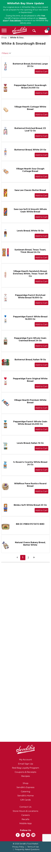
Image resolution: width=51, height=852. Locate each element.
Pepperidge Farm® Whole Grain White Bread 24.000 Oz (30, 422)
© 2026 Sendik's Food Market (25, 844)
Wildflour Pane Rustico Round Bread (30, 484)
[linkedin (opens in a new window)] (33, 835)
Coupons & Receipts (25, 772)
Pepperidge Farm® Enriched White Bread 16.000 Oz (30, 296)
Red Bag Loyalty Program (25, 768)
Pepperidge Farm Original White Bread (30, 379)
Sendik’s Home (25, 795)
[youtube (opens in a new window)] (28, 835)
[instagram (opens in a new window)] (23, 835)
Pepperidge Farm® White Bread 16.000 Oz (30, 317)
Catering (25, 791)
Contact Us (25, 807)
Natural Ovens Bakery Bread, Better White (30, 543)
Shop (4, 37)
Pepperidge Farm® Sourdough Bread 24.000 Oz (30, 86)
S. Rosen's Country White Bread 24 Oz (30, 463)
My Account (25, 759)
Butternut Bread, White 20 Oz (30, 149)
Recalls (25, 819)
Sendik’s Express (25, 787)
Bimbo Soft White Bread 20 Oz (30, 505)
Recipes (25, 776)
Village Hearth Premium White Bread (30, 401)
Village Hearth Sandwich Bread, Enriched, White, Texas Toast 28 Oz (30, 273)
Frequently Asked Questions (27, 849)
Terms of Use (33, 847)
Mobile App (25, 823)
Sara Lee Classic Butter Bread (30, 190)
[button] (41, 71)
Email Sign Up (25, 763)
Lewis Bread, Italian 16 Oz (30, 443)
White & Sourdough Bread (24, 37)
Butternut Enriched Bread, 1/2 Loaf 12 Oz (30, 129)
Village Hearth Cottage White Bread (30, 107)
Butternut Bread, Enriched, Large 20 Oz (30, 64)
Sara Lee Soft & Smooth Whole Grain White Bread (30, 210)
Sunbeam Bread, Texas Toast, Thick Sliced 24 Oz (30, 250)
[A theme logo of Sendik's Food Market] (19, 30)
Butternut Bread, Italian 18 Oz (30, 359)
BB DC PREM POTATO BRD (30, 524)
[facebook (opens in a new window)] (18, 835)
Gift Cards (25, 800)
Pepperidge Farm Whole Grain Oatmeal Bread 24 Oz (30, 339)
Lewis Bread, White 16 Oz (30, 230)
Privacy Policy (18, 847)
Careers (25, 815)
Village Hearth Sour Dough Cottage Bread (30, 169)
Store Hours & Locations (25, 811)
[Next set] (34, 557)
